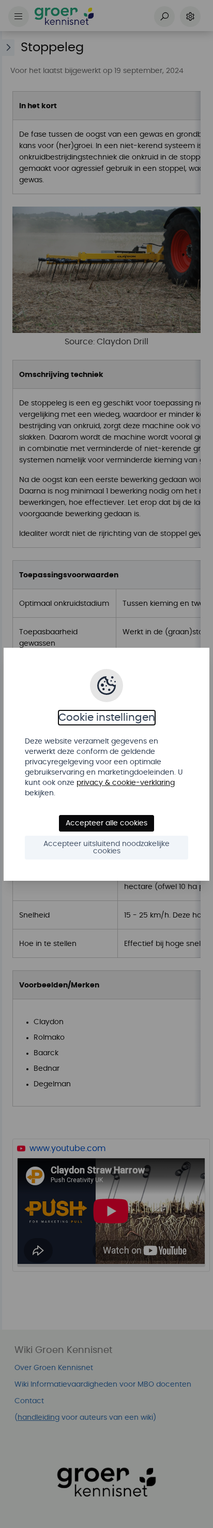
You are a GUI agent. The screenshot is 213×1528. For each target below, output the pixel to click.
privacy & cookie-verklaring (126, 783)
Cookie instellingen (106, 717)
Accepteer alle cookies (106, 823)
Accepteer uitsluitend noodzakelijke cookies (106, 847)
